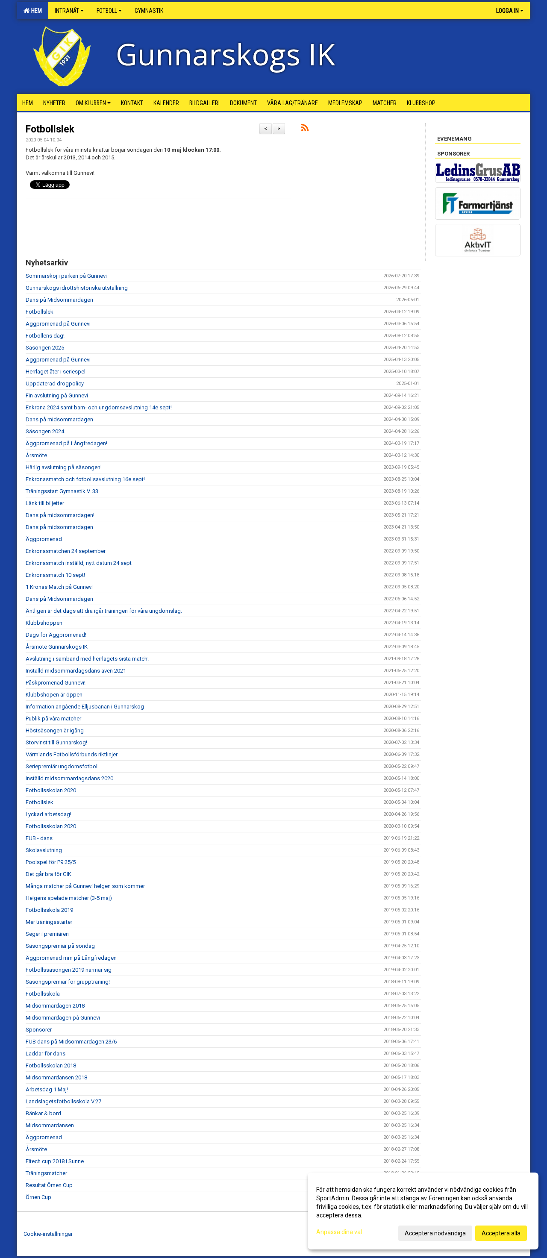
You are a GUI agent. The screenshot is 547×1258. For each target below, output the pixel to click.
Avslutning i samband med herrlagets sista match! (87, 658)
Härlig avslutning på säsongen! (64, 467)
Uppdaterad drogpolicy (55, 383)
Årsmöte (36, 455)
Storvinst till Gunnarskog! (56, 742)
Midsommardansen (50, 1125)
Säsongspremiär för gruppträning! (68, 982)
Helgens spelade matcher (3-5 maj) (69, 898)
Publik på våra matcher (53, 718)
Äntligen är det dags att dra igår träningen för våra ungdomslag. (104, 611)
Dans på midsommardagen (59, 419)
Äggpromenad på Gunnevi (58, 323)
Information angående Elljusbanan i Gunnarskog (85, 706)
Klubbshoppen (44, 623)
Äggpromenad (44, 539)
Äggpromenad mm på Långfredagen (71, 958)
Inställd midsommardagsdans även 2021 (76, 670)
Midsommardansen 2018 (56, 1077)
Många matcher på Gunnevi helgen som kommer (85, 886)
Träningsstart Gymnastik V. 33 (62, 491)
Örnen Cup (38, 1197)
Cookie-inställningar (48, 1234)
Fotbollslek (50, 129)
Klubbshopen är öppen (54, 694)
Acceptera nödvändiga (435, 1233)
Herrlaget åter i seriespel (55, 371)
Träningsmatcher (46, 1173)
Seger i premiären (47, 934)
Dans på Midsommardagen (59, 300)
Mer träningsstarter (49, 922)
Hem (35, 10)
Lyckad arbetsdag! (48, 814)
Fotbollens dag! (45, 335)
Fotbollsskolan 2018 (51, 1065)
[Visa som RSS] (305, 129)
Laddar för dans (45, 1053)
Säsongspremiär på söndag (60, 946)
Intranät (67, 10)
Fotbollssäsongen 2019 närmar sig (69, 970)
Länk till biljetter (45, 503)
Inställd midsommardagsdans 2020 (69, 778)
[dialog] (423, 1211)
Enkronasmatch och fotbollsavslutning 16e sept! (85, 479)
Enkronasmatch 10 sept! (55, 575)
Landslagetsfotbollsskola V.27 (63, 1101)
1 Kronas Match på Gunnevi (59, 587)
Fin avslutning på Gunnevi (57, 395)
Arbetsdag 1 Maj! (47, 1089)
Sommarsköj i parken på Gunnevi (66, 276)
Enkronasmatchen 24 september (66, 551)
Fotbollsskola (43, 994)
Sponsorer (39, 1029)
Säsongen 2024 (45, 431)
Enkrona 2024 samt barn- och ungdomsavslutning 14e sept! (99, 407)
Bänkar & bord (43, 1113)
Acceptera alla (501, 1233)
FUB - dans (39, 838)
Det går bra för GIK (48, 874)
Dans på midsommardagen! (60, 515)
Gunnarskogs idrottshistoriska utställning (77, 288)
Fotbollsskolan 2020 (51, 790)
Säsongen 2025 (45, 347)
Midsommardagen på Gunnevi (63, 1017)
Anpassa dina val (339, 1232)
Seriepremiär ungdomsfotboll (62, 766)
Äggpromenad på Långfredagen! (66, 443)
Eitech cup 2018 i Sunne (55, 1161)
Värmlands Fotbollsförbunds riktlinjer (72, 754)
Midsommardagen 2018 (55, 1005)
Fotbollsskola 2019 (49, 910)
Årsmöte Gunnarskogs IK (57, 647)
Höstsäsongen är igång (55, 730)
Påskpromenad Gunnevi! (55, 682)
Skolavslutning (44, 850)
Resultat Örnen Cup (49, 1185)
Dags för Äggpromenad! (56, 635)
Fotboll (107, 10)
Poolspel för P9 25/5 (51, 862)
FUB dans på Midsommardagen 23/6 (71, 1041)
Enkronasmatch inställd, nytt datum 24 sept (79, 563)
